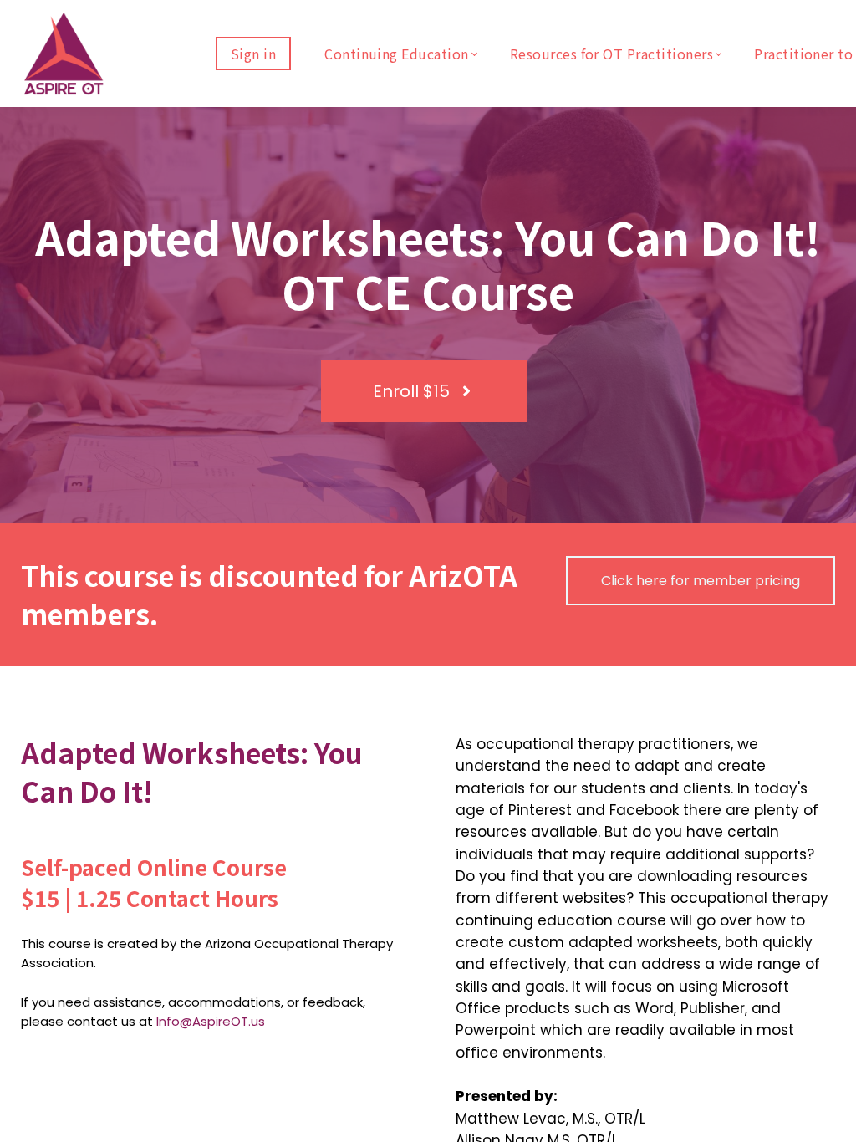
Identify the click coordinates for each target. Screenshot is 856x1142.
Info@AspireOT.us (210, 1021)
